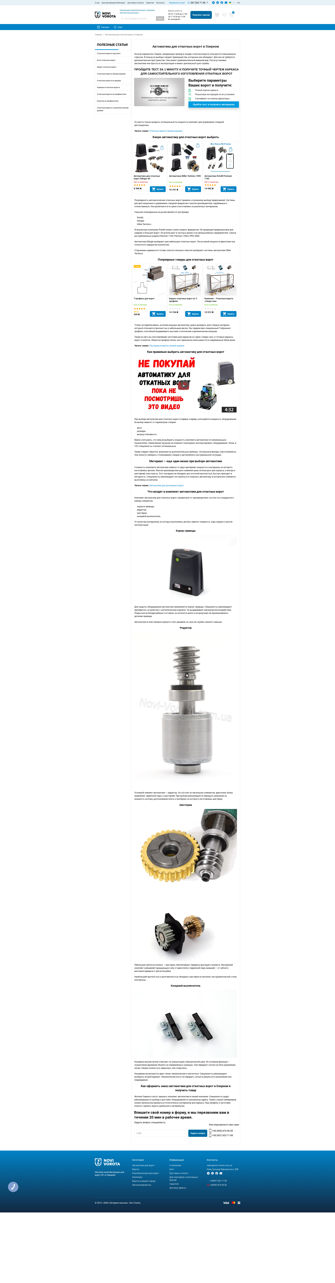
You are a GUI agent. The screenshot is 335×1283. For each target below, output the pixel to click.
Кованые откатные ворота (108, 87)
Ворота (135, 1169)
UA (233, 2)
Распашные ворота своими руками (166, 345)
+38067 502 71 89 (218, 1180)
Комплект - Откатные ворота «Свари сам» (218, 299)
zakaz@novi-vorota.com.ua (219, 1165)
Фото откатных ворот (106, 60)
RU (239, 2)
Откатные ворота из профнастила (111, 94)
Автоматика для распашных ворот (166, 485)
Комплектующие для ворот (145, 1173)
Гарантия (150, 2)
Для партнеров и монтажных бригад (183, 1178)
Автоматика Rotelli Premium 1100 (218, 177)
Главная (98, 34)
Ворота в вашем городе (143, 1181)
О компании (175, 1165)
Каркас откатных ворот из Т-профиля (183, 299)
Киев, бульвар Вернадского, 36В (222, 1169)
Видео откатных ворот (106, 67)
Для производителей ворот (113, 2)
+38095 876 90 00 (218, 1184)
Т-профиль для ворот (144, 298)
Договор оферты (177, 1187)
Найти (160, 18)
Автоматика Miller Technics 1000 (185, 176)
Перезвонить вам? (177, 2)
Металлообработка (141, 1184)
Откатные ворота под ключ (109, 53)
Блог (120, 27)
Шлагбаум (137, 1177)
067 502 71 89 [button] (198, 2)
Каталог (105, 27)
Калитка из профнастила (107, 101)
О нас (97, 2)
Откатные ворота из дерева (109, 80)
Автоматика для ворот (143, 1165)
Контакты (160, 2)
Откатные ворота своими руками (111, 73)
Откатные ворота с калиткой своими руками (113, 109)
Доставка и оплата (135, 2)
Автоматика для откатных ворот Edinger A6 (147, 177)
